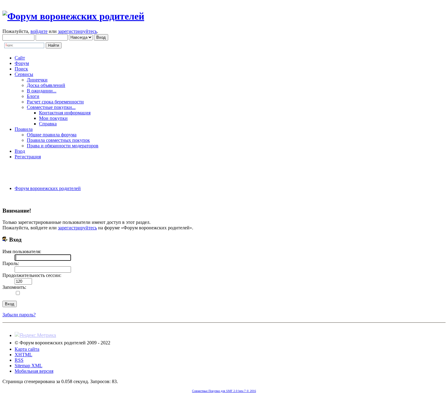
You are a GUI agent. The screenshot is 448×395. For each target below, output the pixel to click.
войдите (39, 31)
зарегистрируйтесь (77, 31)
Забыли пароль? (19, 314)
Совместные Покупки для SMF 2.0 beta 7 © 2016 (224, 391)
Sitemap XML (28, 365)
